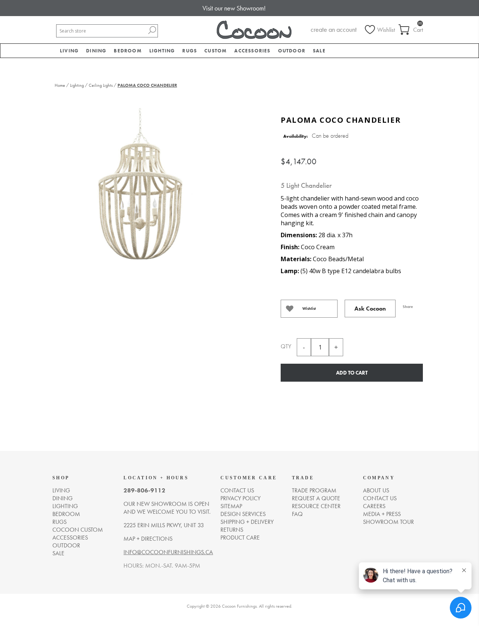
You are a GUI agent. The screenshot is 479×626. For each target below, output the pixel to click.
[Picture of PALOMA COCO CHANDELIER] (140, 192)
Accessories (70, 537)
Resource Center (316, 506)
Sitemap (231, 506)
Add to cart (351, 372)
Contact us (237, 490)
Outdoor (66, 545)
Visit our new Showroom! (234, 8)
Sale (58, 553)
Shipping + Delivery (247, 522)
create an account (334, 29)
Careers (374, 506)
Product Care (240, 537)
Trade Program (314, 490)
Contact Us (380, 498)
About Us (376, 490)
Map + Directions (148, 539)
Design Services (243, 514)
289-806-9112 (144, 490)
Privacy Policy (240, 498)
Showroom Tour (388, 522)
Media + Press (382, 514)
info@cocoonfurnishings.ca (168, 552)
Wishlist (309, 308)
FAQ (297, 514)
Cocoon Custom (77, 530)
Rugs (59, 522)
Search (152, 30)
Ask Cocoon (370, 308)
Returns (231, 530)
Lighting (65, 506)
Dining (62, 498)
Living (61, 490)
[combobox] (101, 31)
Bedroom (66, 514)
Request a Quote (316, 498)
